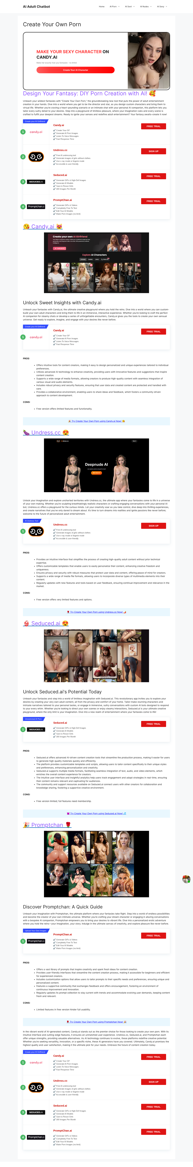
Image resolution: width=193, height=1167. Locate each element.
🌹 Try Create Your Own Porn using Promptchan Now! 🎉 (96, 1022)
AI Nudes (144, 6)
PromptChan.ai (62, 200)
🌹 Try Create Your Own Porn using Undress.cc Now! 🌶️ (96, 612)
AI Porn (113, 6)
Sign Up (153, 151)
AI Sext (128, 6)
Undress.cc (60, 150)
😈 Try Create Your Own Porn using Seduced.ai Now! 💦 (96, 813)
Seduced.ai (60, 175)
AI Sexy (160, 6)
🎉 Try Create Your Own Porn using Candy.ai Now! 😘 (96, 421)
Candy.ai (58, 125)
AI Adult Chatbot (36, 7)
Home (102, 6)
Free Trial (154, 126)
